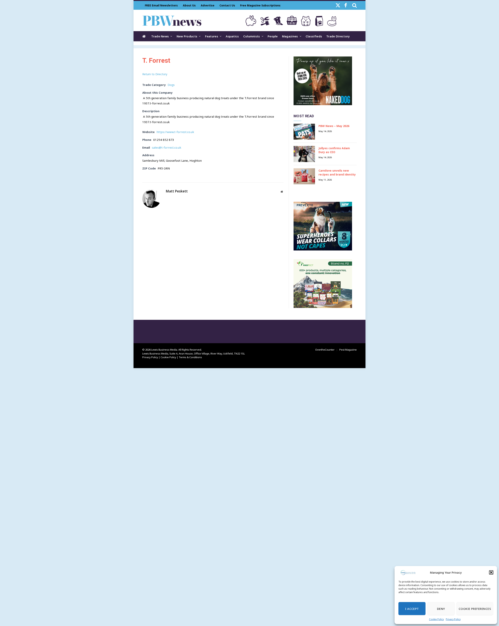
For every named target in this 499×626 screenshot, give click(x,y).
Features (211, 36)
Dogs (171, 85)
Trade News (160, 36)
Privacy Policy (453, 619)
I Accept (412, 609)
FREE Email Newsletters (161, 5)
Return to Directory (154, 74)
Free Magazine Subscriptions (260, 5)
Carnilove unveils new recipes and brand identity (337, 172)
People (273, 36)
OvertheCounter (324, 349)
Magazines (290, 36)
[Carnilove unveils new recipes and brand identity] (304, 176)
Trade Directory (338, 36)
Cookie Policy (436, 619)
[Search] (354, 5)
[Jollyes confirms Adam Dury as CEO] (304, 154)
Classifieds (314, 36)
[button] (491, 572)
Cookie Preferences (475, 609)
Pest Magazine (348, 349)
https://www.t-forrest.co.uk (175, 132)
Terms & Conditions (190, 357)
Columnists (251, 36)
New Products (187, 36)
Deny (441, 609)
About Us (189, 5)
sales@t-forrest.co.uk (166, 147)
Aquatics (232, 36)
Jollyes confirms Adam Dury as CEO (334, 150)
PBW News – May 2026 (334, 126)
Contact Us (227, 5)
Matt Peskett (177, 191)
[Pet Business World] (171, 20)
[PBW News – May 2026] (304, 132)
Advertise (207, 5)
